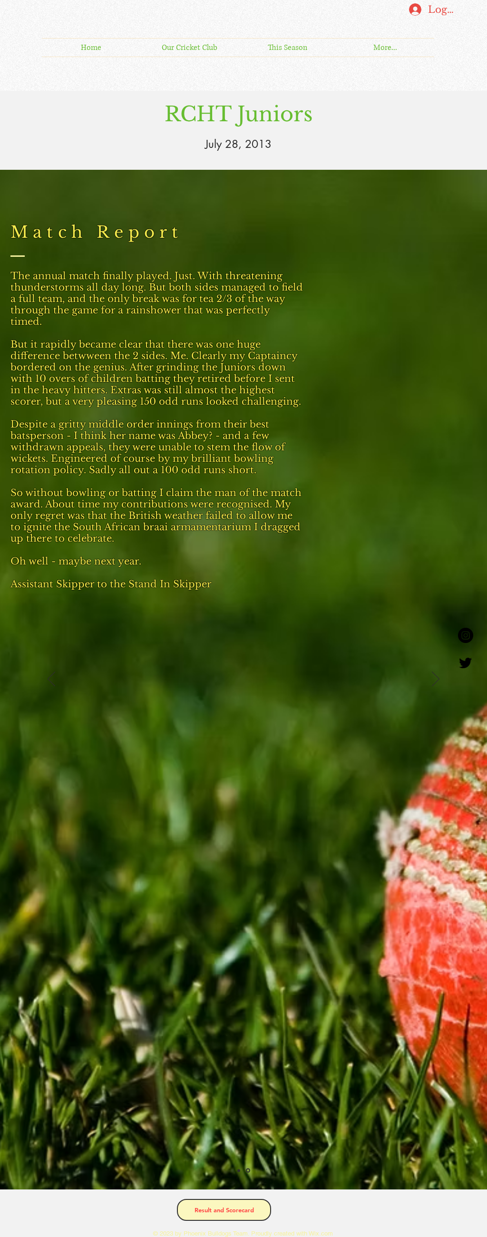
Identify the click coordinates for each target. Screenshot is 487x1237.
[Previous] (51, 680)
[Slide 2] (248, 1170)
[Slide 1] (239, 1171)
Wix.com (320, 1233)
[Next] (435, 680)
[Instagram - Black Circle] (465, 635)
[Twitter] (465, 662)
